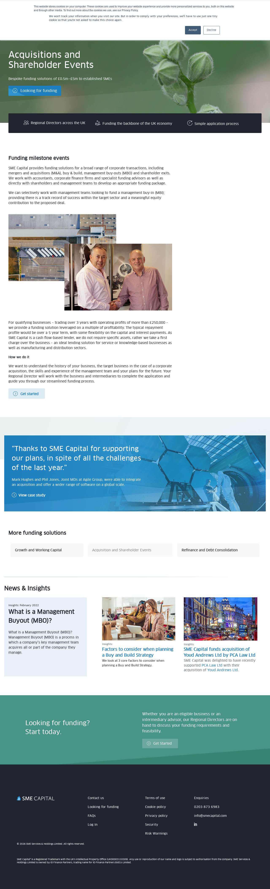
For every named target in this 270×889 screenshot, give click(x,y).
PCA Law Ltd (212, 665)
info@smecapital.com (210, 815)
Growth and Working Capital (38, 550)
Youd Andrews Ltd (222, 670)
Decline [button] (211, 30)
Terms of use (155, 798)
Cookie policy (155, 807)
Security (151, 824)
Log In (92, 824)
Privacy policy (156, 815)
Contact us (96, 798)
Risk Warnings (156, 833)
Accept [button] (193, 30)
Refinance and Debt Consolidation (210, 550)
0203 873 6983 (206, 807)
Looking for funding (103, 807)
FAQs (92, 815)
